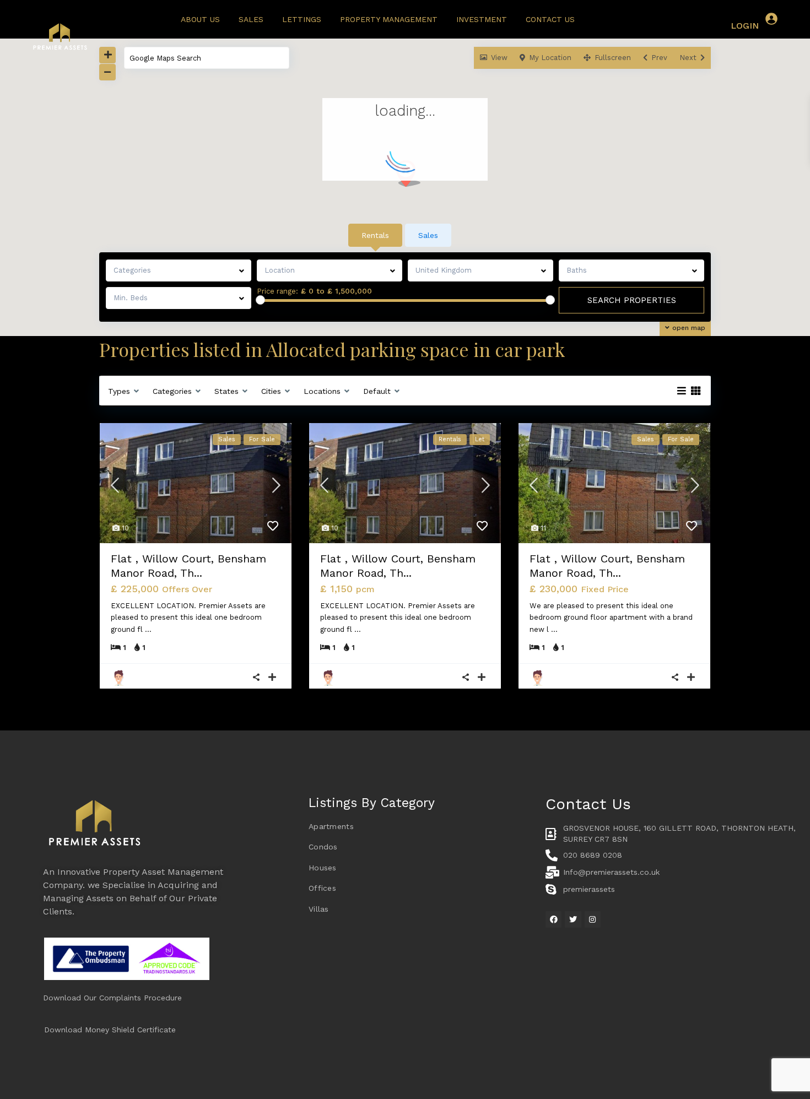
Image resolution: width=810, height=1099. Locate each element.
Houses (323, 867)
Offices (322, 888)
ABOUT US (200, 19)
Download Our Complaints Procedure (112, 997)
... (148, 629)
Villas (319, 909)
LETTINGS (301, 19)
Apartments (331, 826)
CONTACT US (550, 19)
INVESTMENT (481, 19)
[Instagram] (593, 919)
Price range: (277, 291)
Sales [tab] (428, 235)
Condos (323, 846)
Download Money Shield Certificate (110, 1029)
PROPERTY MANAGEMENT (389, 19)
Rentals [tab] (375, 235)
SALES (251, 19)
